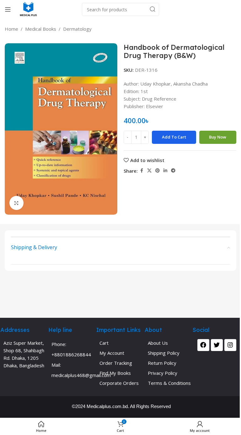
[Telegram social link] (173, 170)
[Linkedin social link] (165, 170)
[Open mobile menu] (8, 9)
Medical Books (40, 29)
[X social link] (149, 170)
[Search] (152, 9)
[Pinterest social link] (157, 170)
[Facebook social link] (141, 170)
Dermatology (77, 29)
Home (11, 29)
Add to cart (174, 137)
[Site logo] (28, 9)
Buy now (217, 137)
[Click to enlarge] (16, 203)
